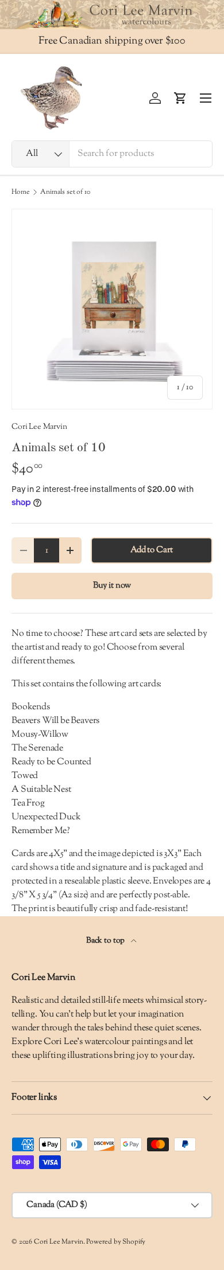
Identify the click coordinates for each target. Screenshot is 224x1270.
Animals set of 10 (65, 192)
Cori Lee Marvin (39, 427)
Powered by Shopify (115, 1242)
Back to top (106, 941)
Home (20, 192)
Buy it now (112, 586)
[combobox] (112, 154)
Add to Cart (151, 550)
